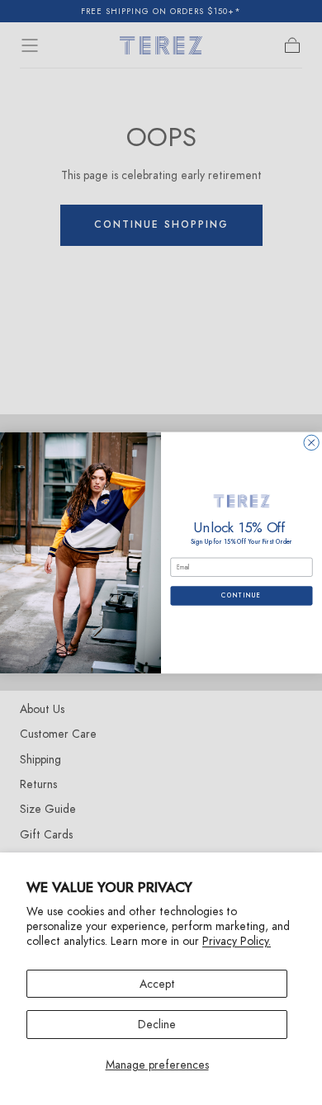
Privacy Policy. (236, 941)
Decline (157, 1024)
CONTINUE (241, 595)
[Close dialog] (311, 442)
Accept (157, 983)
